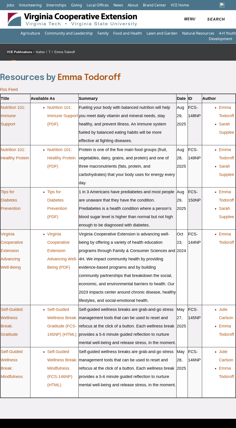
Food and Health (127, 33)
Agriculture (30, 33)
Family (103, 33)
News (118, 5)
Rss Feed (9, 89)
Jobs (10, 5)
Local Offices (98, 5)
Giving (76, 5)
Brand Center (154, 5)
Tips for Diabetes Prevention (11, 200)
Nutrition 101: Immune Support (13, 115)
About (133, 5)
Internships (56, 5)
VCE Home (180, 5)
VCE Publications (20, 52)
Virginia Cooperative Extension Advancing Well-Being (12, 251)
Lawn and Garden (162, 33)
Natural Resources (198, 33)
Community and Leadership (69, 33)
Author (41, 52)
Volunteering (30, 5)
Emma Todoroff (64, 52)
